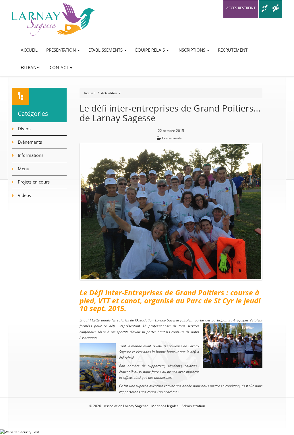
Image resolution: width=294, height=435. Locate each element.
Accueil (29, 50)
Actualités (109, 93)
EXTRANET (31, 67)
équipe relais (150, 50)
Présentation (61, 50)
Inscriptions (191, 50)
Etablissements (106, 50)
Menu (23, 168)
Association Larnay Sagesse (126, 405)
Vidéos (24, 195)
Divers (24, 128)
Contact (59, 67)
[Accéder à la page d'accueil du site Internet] (53, 20)
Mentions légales (165, 405)
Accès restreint (241, 7)
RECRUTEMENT (232, 50)
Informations (30, 155)
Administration (193, 405)
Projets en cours (34, 182)
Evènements (172, 138)
